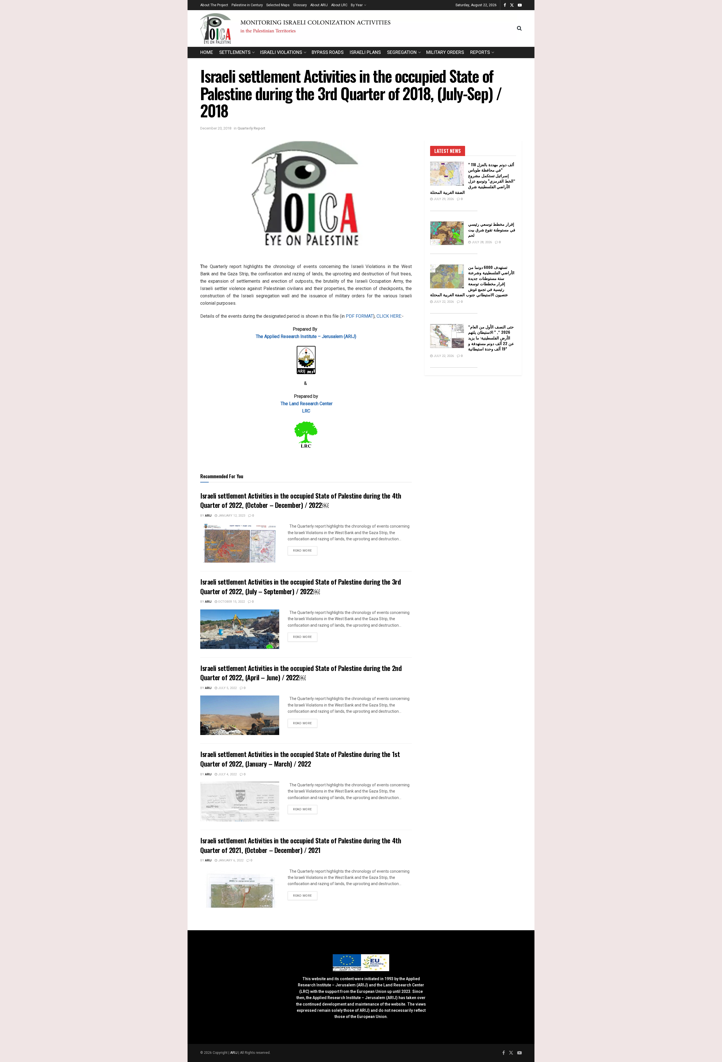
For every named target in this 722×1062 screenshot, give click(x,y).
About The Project (214, 5)
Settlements (234, 52)
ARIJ (234, 1052)
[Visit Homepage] (358, 28)
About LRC (339, 5)
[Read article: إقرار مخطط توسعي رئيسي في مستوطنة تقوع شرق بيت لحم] (447, 233)
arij (208, 515)
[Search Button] (519, 28)
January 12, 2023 (231, 515)
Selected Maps (278, 5)
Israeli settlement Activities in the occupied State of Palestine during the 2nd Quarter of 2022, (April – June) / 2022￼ (301, 673)
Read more (305, 550)
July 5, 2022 (227, 688)
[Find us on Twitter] (512, 5)
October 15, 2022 (231, 601)
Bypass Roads (328, 52)
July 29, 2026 (443, 199)
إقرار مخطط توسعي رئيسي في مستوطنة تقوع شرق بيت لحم (491, 229)
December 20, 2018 (215, 128)
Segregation (402, 52)
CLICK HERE (389, 316)
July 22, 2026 (443, 301)
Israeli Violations (281, 52)
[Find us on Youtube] (520, 5)
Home (206, 52)
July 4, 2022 (227, 774)
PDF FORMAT (359, 316)
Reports (480, 52)
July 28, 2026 (481, 242)
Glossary (300, 5)
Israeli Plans (365, 52)
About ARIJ (319, 5)
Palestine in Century (247, 5)
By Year (357, 5)
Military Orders (445, 52)
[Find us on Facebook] (505, 5)
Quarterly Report (251, 128)
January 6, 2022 (230, 860)
